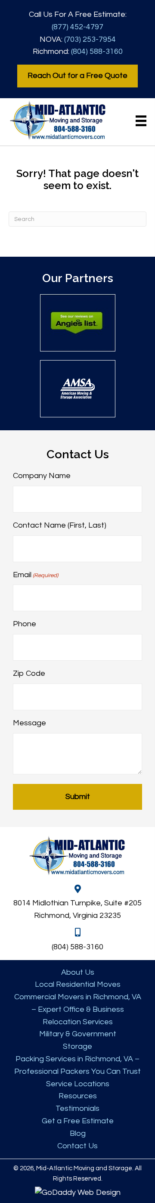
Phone (24, 624)
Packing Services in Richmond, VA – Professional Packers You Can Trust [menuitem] (77, 1065)
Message (29, 723)
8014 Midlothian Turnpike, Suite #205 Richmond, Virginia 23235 (77, 909)
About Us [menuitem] (77, 972)
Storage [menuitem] (77, 1046)
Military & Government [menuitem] (77, 1034)
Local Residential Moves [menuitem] (78, 984)
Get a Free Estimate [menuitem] (78, 1121)
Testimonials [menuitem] (77, 1108)
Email (35, 575)
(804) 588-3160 (97, 51)
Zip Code (29, 673)
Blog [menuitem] (78, 1133)
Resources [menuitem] (78, 1096)
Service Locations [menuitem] (77, 1084)
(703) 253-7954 (90, 39)
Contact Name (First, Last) (59, 525)
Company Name (42, 476)
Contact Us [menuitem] (77, 1146)
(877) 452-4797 (77, 27)
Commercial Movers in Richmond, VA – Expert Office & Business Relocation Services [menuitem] (77, 1009)
